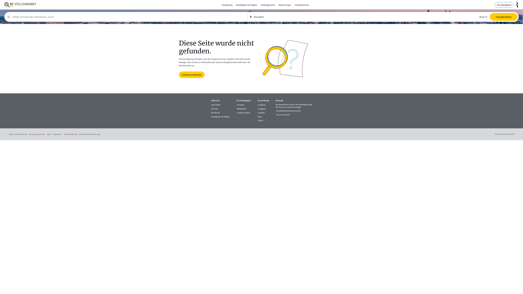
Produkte (240, 105)
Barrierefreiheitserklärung (89, 134)
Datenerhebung (70, 134)
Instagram (262, 109)
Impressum (57, 134)
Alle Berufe (215, 112)
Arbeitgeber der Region (246, 5)
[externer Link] (516, 5)
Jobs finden (216, 105)
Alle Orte (214, 109)
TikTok (260, 120)
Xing (259, 116)
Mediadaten (241, 109)
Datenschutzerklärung (18, 134)
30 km (482, 17)
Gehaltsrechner (302, 5)
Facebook (262, 105)
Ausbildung (227, 5)
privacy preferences (37, 134)
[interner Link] (20, 5)
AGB (49, 134)
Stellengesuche (268, 5)
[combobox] (128, 17)
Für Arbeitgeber (504, 5)
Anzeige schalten (243, 112)
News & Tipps (285, 5)
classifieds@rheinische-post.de (288, 111)
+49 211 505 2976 (283, 115)
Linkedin (261, 112)
